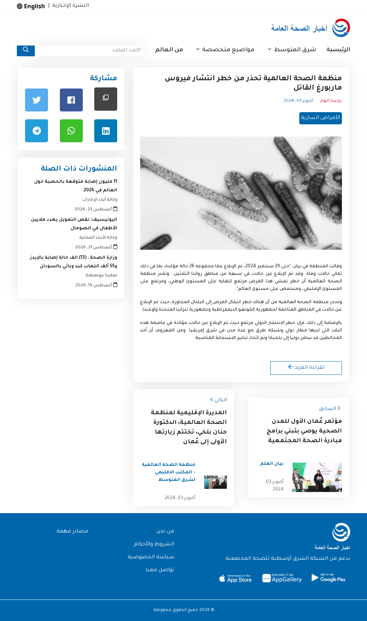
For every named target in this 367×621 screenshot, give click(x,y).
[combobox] (88, 51)
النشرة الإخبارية (69, 6)
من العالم (169, 50)
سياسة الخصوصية (151, 557)
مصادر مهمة (72, 532)
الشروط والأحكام (154, 545)
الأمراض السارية (320, 118)
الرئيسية (338, 50)
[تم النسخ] (105, 99)
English (34, 6)
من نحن (165, 532)
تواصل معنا (160, 570)
